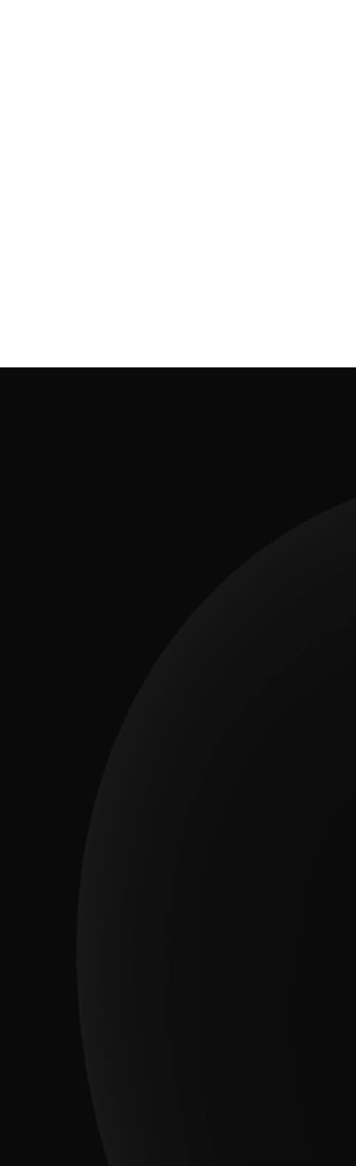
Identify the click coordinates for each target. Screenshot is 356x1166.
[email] (246, 1062)
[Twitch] (155, 1062)
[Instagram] (109, 1062)
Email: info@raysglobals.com (178, 790)
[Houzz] (64, 1062)
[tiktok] (201, 1062)
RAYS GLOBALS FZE (201, 1101)
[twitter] (292, 1062)
